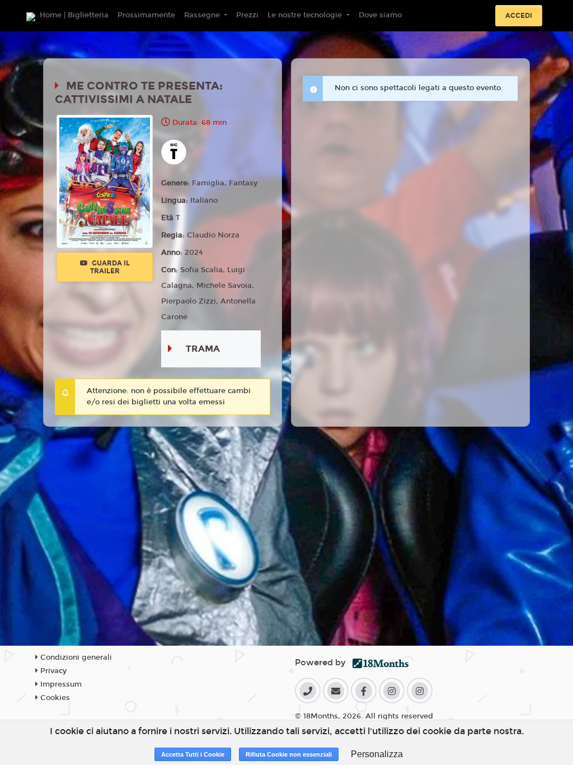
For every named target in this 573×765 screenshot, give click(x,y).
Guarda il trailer (110, 267)
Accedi (518, 16)
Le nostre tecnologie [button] (305, 15)
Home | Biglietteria (74, 15)
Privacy (52, 670)
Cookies (54, 697)
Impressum (60, 684)
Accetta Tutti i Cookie (192, 754)
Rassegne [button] (203, 15)
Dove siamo (380, 15)
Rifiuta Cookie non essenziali (289, 754)
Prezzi (247, 15)
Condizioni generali (75, 657)
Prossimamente (146, 15)
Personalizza (377, 754)
